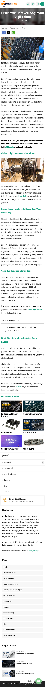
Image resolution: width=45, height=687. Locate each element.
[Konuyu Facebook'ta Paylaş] (4, 32)
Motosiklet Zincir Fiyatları (25, 674)
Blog (26, 21)
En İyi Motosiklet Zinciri (24, 664)
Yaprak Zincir (29, 449)
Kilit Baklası (6, 433)
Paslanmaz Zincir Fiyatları (25, 654)
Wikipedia (9, 147)
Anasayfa (20, 21)
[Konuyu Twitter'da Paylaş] (8, 32)
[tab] (22, 321)
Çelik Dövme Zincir (9, 449)
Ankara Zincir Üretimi (33, 414)
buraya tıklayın (34, 551)
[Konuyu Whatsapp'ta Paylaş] (13, 32)
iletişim (19, 387)
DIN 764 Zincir (29, 433)
